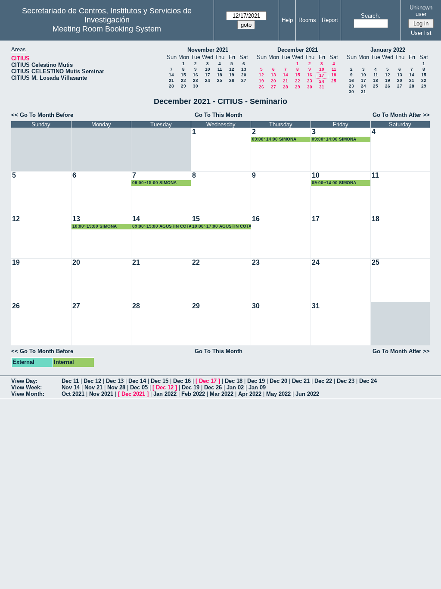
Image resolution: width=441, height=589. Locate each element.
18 (219, 74)
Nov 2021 (101, 394)
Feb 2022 (193, 394)
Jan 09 (257, 387)
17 (207, 74)
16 (195, 74)
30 (195, 86)
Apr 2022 (249, 394)
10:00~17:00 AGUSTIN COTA (222, 226)
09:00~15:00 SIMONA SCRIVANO (154, 183)
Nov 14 (71, 387)
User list (421, 33)
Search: (370, 16)
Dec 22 (323, 381)
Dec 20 (278, 381)
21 (171, 80)
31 (321, 87)
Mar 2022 (221, 394)
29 (183, 86)
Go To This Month (218, 115)
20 (243, 74)
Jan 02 (235, 387)
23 (195, 80)
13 (243, 69)
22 (183, 80)
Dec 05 (139, 387)
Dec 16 (182, 381)
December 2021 (297, 50)
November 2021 (207, 50)
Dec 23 (345, 381)
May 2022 (278, 394)
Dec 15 (159, 381)
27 (243, 80)
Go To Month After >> (401, 115)
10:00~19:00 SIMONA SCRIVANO (94, 226)
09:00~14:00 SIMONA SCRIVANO (274, 139)
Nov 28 (116, 387)
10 (207, 69)
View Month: (27, 394)
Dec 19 (256, 381)
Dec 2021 (133, 394)
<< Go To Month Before (42, 115)
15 (183, 74)
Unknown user (421, 10)
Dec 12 (92, 381)
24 (207, 80)
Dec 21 (301, 381)
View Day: (24, 381)
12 (231, 69)
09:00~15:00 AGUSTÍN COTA (162, 226)
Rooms (307, 20)
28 (171, 86)
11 (219, 69)
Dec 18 (233, 381)
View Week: (26, 387)
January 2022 (387, 50)
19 (231, 74)
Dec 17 (208, 381)
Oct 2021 (73, 394)
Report (330, 20)
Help (287, 20)
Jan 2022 (165, 394)
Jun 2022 (307, 394)
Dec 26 (213, 387)
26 (231, 80)
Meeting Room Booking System (107, 29)
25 (219, 80)
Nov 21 (93, 387)
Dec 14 (137, 381)
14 (171, 74)
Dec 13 (115, 381)
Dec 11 (70, 381)
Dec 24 (368, 381)
